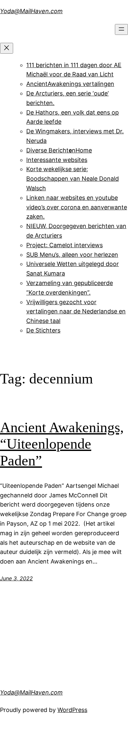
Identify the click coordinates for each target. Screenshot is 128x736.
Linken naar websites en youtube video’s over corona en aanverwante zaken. (76, 207)
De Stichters (43, 330)
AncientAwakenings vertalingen (70, 83)
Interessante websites (56, 159)
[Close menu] (6, 48)
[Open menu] (121, 29)
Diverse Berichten (50, 150)
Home (83, 150)
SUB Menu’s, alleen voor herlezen (72, 254)
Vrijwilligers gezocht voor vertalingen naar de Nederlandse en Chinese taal (76, 312)
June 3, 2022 (16, 578)
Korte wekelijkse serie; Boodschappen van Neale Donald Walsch (72, 179)
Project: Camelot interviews (64, 245)
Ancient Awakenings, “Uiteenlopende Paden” (62, 444)
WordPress (72, 709)
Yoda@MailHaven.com (31, 11)
